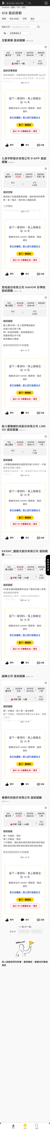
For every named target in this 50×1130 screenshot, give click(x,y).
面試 (24, 7)
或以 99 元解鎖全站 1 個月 (25, 131)
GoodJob (5, 7)
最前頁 (13, 931)
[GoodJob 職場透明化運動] (4, 3)
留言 (27, 145)
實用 (12, 145)
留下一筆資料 (25, 124)
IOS (18, 7)
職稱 (13, 7)
